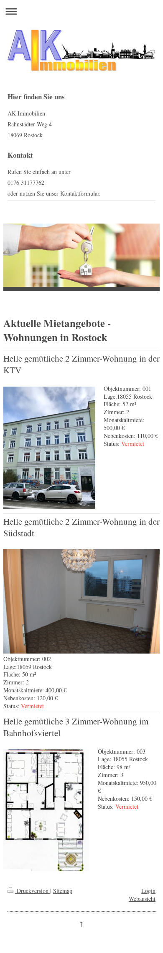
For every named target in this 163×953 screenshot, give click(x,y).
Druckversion (32, 891)
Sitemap (62, 891)
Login (148, 891)
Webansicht (142, 899)
